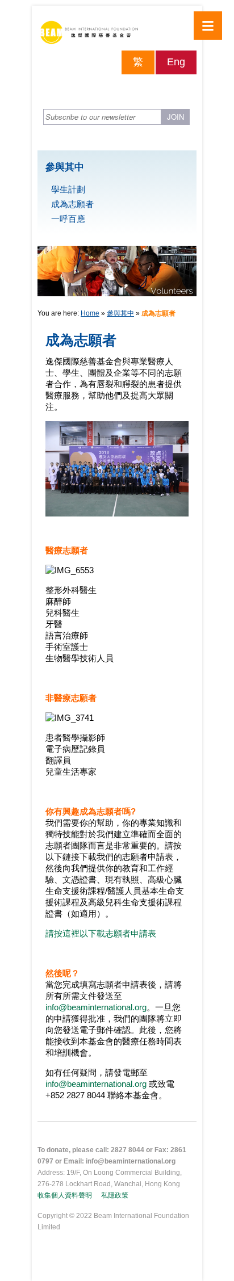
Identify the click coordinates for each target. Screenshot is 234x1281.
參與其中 (120, 313)
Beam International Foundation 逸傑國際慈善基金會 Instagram (188, 88)
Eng (176, 62)
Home (90, 313)
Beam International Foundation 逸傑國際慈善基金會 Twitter (168, 88)
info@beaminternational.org (96, 1007)
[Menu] (208, 25)
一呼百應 (68, 219)
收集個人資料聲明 (64, 1195)
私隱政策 (114, 1195)
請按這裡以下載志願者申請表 (100, 933)
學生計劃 (68, 189)
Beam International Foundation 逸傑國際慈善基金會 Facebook (148, 88)
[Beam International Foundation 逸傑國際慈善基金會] (117, 35)
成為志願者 (72, 204)
